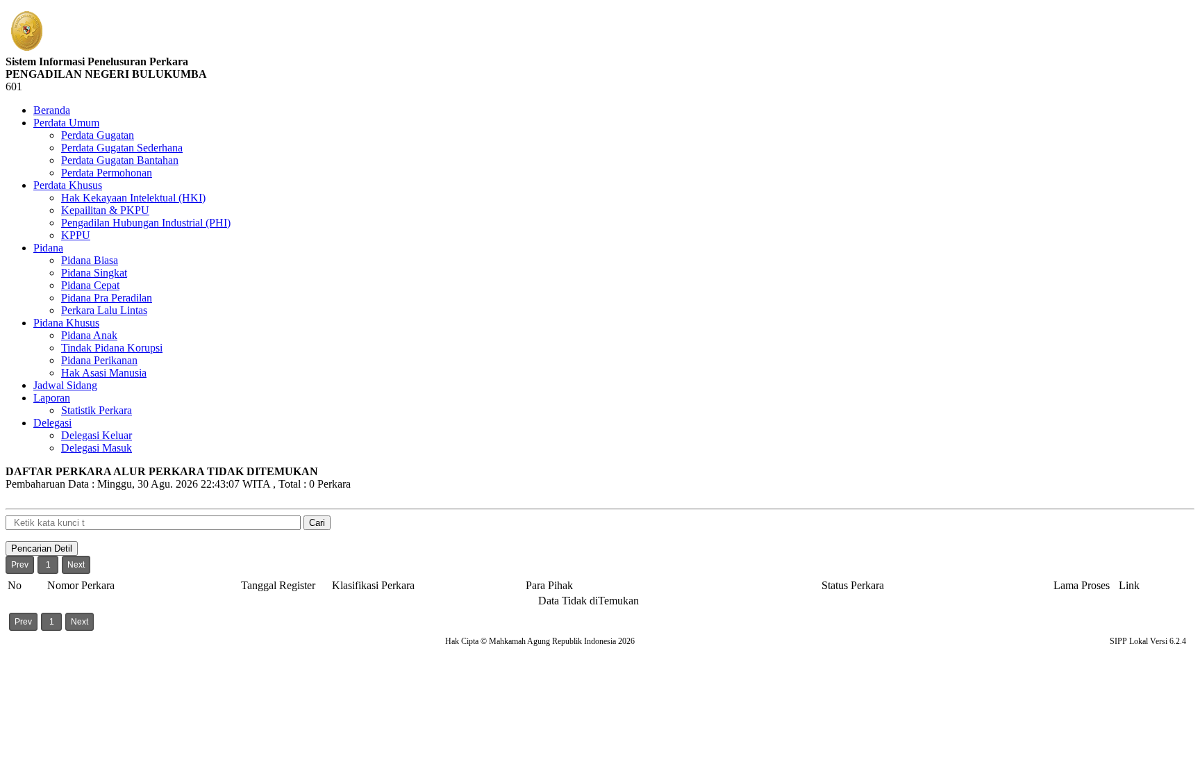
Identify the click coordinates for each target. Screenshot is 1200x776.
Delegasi (52, 423)
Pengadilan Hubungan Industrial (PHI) (146, 223)
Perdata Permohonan (106, 173)
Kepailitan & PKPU (105, 210)
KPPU (75, 235)
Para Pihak (549, 585)
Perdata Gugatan (97, 135)
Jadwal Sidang (65, 385)
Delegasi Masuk (96, 448)
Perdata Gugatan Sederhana (122, 148)
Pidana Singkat (94, 273)
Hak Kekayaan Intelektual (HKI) (133, 198)
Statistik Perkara (96, 410)
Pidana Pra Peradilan (106, 298)
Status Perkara (853, 585)
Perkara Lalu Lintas (104, 310)
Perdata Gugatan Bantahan (119, 160)
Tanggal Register (278, 585)
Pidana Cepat (90, 285)
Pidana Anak (89, 335)
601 (14, 86)
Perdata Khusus (67, 185)
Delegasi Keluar (96, 435)
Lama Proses (1081, 585)
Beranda (51, 110)
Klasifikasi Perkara (373, 585)
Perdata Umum (66, 123)
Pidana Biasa (89, 260)
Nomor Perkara (81, 585)
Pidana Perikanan (99, 360)
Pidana (48, 248)
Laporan (51, 398)
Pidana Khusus (66, 323)
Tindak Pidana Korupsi (111, 348)
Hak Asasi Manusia (104, 373)
